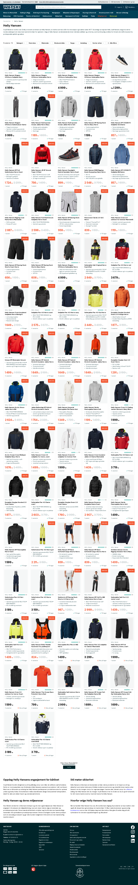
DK (129, 866)
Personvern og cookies (76, 840)
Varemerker (7, 21)
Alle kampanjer (106, 837)
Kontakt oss (42, 832)
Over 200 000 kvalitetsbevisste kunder (51, 2)
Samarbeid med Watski (108, 845)
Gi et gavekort (74, 835)
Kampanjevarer (106, 830)
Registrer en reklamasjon (46, 842)
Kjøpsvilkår (42, 845)
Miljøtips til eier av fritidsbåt (77, 845)
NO (125, 866)
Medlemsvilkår (74, 850)
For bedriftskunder (44, 837)
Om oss (72, 830)
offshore (129, 789)
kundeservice (75, 810)
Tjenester (41, 850)
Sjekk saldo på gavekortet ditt (78, 837)
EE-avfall (72, 842)
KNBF (36, 2)
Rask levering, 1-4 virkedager (12, 2)
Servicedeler (105, 835)
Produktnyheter (106, 832)
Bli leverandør (73, 854)
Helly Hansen (18, 21)
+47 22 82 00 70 (13, 837)
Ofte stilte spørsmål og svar (46, 830)
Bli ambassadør (74, 852)
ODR (40, 847)
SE (121, 866)
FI (132, 866)
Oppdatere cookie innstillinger (78, 857)
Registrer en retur (44, 840)
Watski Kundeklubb (75, 847)
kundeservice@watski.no (15, 834)
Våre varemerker (74, 832)
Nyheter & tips (106, 840)
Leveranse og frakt (44, 835)
